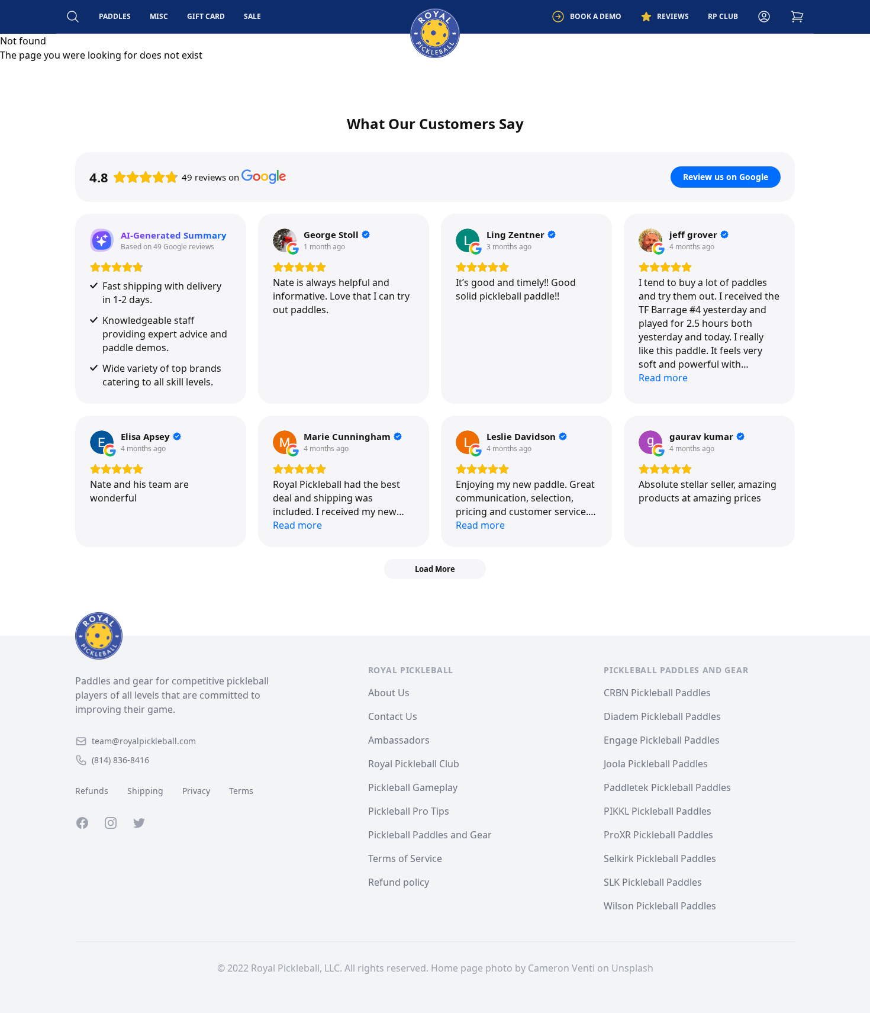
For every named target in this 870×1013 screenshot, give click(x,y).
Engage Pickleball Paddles (662, 740)
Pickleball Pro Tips (408, 811)
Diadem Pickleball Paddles (662, 716)
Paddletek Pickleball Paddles (667, 787)
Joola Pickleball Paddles (656, 763)
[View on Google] (285, 240)
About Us (389, 692)
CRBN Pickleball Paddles (657, 692)
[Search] (73, 16)
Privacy (196, 790)
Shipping (145, 790)
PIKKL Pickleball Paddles (657, 811)
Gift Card (206, 16)
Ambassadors (399, 740)
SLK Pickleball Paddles (653, 882)
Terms (241, 790)
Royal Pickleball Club (413, 763)
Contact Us (392, 716)
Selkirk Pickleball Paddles (660, 858)
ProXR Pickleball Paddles (658, 834)
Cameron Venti (561, 968)
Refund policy (398, 882)
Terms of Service (405, 858)
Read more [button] (663, 377)
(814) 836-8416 (120, 760)
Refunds (91, 790)
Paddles (115, 16)
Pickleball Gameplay (412, 787)
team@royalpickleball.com (144, 741)
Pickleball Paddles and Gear (430, 834)
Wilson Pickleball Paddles (660, 905)
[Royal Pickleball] (188, 636)
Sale (252, 16)
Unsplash (632, 968)
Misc (159, 16)
